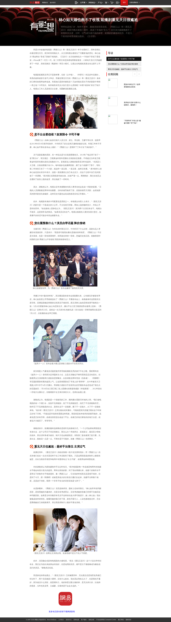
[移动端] (76, 2)
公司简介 (61, 619)
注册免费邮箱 (133, 2)
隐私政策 (91, 619)
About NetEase (51, 619)
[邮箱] (117, 2)
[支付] (106, 2)
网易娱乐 (35, 2)
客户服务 (84, 619)
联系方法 (69, 619)
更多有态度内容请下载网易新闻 (62, 612)
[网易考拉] (92, 2)
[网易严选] (100, 2)
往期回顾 (113, 74)
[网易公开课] (83, 2)
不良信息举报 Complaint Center (106, 619)
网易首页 (45, 2)
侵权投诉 (128, 619)
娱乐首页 (53, 2)
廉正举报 (121, 619)
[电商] (112, 2)
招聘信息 (76, 619)
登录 (124, 2)
